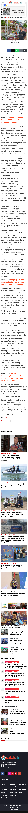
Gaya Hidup (13, 792)
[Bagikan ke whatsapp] (17, 50)
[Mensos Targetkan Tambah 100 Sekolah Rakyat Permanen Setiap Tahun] (14, 618)
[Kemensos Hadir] (14, 606)
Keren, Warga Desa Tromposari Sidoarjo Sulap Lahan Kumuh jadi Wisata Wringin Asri (12, 514)
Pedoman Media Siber (16, 805)
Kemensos (7, 421)
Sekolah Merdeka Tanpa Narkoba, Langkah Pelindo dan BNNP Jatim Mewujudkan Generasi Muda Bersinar (17, 715)
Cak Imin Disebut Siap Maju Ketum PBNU (15, 692)
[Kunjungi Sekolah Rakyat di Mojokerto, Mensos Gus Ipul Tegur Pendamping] (4, 632)
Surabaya (4, 743)
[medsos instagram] (9, 773)
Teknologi (13, 789)
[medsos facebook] (2, 773)
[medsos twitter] (6, 773)
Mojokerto (5, 745)
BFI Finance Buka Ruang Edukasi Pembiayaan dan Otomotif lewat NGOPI (12, 567)
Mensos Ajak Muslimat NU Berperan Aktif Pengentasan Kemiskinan (17, 651)
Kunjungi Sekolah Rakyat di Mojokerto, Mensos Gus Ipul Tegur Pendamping (12, 282)
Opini (20, 792)
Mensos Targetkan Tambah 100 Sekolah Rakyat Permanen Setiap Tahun (13, 119)
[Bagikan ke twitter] (13, 50)
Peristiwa (4, 789)
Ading (6, 417)
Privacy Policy (14, 807)
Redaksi (7, 17)
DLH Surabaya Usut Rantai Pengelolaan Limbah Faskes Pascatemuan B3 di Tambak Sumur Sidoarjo (13, 458)
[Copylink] (21, 50)
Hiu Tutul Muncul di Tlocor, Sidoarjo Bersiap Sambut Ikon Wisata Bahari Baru (13, 485)
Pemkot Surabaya (13, 743)
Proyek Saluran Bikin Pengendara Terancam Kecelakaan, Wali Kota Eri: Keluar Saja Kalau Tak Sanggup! (16, 666)
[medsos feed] (19, 773)
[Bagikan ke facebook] (9, 50)
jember (12, 745)
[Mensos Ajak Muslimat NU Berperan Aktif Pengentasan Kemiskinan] (4, 650)
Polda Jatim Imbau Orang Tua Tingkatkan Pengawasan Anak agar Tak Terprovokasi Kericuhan (13, 593)
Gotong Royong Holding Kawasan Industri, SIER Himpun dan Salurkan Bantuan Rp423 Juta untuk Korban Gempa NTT (12, 539)
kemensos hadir (16, 421)
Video (3, 792)
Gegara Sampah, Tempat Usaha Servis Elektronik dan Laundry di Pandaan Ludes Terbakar (14, 675)
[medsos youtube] (12, 773)
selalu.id (16, 809)
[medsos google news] (16, 773)
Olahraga (13, 795)
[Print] (25, 50)
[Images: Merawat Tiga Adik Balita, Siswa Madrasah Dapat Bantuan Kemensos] (14, 30)
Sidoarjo (23, 743)
